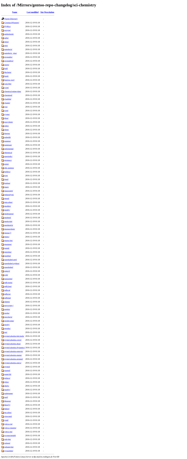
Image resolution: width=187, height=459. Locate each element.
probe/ (7, 313)
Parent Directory (11, 19)
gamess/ (7, 141)
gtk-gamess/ (9, 168)
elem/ (6, 130)
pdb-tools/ (8, 282)
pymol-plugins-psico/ (12, 363)
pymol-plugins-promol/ (13, 359)
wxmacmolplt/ (10, 435)
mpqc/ (6, 237)
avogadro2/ (8, 61)
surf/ (6, 397)
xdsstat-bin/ (9, 447)
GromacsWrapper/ (11, 23)
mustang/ (8, 244)
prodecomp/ (9, 321)
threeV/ (7, 405)
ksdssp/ (7, 183)
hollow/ (7, 172)
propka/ (7, 328)
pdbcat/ (7, 290)
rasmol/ (7, 370)
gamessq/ (8, 145)
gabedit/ (7, 137)
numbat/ (7, 256)
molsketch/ (8, 225)
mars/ (6, 187)
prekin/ (7, 309)
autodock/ (8, 49)
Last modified (33, 12)
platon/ (7, 302)
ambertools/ (9, 34)
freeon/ (7, 133)
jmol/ (6, 179)
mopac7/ (7, 233)
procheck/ (8, 317)
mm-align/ (8, 202)
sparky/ (7, 390)
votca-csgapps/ (10, 428)
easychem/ (8, 122)
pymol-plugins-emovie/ (13, 351)
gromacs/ (8, 160)
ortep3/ (7, 271)
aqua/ (6, 42)
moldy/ (7, 210)
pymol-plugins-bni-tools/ (14, 336)
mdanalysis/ (9, 195)
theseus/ (7, 401)
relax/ (6, 382)
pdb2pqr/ (8, 286)
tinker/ (7, 409)
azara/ (6, 65)
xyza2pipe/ (8, 451)
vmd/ (6, 420)
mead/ (6, 198)
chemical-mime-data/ (12, 91)
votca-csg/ (8, 424)
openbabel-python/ (11, 263)
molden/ (7, 206)
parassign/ (8, 279)
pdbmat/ (7, 298)
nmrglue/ (8, 252)
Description (49, 12)
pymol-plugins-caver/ (12, 340)
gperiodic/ (8, 156)
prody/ (7, 325)
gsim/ (6, 164)
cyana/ (7, 114)
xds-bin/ (7, 439)
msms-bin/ (8, 240)
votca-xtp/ (8, 432)
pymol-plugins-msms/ (13, 355)
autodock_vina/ (10, 53)
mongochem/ (9, 229)
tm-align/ (8, 412)
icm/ (6, 175)
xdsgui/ (7, 443)
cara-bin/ (7, 84)
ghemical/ (8, 153)
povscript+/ (8, 305)
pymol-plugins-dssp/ (12, 344)
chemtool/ (8, 95)
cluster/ (7, 103)
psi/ (5, 332)
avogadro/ (8, 57)
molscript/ (8, 221)
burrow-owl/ (9, 80)
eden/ (6, 126)
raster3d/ (7, 374)
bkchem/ (7, 72)
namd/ (6, 248)
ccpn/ (6, 88)
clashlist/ (7, 99)
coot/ (6, 110)
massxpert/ (8, 191)
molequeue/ (9, 214)
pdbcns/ (7, 294)
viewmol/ (8, 416)
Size (42, 12)
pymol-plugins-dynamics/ (14, 347)
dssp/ (6, 118)
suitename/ (8, 393)
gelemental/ (9, 149)
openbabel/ (8, 267)
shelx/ (6, 386)
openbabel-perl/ (10, 260)
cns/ (6, 107)
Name (14, 12)
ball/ (6, 68)
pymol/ (7, 367)
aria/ (6, 45)
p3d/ (6, 275)
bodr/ (6, 76)
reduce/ (7, 378)
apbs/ (6, 38)
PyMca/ (7, 26)
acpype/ (7, 30)
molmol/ (7, 218)
